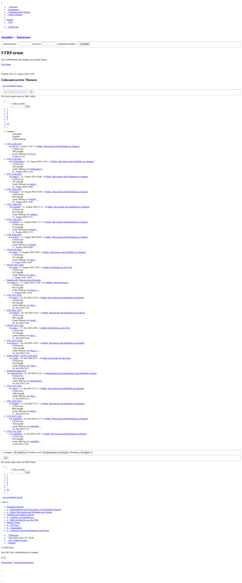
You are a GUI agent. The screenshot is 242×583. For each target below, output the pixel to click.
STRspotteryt (19, 161)
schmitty (16, 207)
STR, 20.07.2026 (14, 340)
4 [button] (7, 116)
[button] (7, 101)
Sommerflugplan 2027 (16, 371)
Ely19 (15, 146)
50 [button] (8, 124)
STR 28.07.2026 (14, 310)
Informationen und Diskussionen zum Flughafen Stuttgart (71, 373)
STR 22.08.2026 (14, 174)
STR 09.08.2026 (14, 250)
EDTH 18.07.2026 (15, 265)
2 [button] (7, 111)
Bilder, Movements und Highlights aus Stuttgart (58, 146)
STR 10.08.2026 (14, 234)
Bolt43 (16, 192)
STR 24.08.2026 (14, 144)
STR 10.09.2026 (14, 401)
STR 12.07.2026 (14, 386)
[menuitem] (12, 7)
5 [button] (7, 119)
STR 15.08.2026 (14, 204)
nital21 (16, 176)
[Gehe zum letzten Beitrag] (37, 154)
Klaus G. (15, 282)
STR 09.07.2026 (14, 416)
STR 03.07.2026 (14, 431)
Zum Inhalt (6, 64)
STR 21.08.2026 (14, 159)
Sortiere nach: (35, 452)
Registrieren (23, 37)
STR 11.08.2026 (14, 219)
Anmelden (7, 37)
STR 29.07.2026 (14, 295)
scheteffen (17, 419)
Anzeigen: (8, 452)
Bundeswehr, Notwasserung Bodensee (24, 280)
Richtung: (75, 452)
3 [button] (7, 114)
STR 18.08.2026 (14, 189)
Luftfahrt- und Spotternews (56, 282)
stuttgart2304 (16, 373)
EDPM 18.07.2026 (15, 325)
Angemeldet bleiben (67, 44)
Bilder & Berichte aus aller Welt (58, 267)
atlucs (15, 252)
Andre (15, 358)
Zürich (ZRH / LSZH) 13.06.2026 (22, 355)
